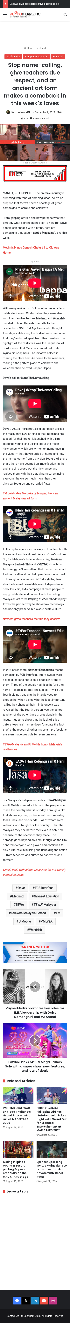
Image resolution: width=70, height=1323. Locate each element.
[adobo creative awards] (35, 173)
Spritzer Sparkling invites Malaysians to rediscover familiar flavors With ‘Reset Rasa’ (52, 1169)
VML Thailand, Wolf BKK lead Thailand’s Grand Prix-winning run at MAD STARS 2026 (17, 1115)
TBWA (20, 905)
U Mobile (25, 921)
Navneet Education (46, 896)
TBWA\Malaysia (45, 905)
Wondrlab (35, 930)
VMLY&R (46, 921)
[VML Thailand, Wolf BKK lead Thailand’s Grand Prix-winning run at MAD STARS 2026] (18, 1095)
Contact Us (13, 1315)
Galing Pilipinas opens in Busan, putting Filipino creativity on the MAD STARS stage (15, 1169)
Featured (41, 48)
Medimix (18, 896)
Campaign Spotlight (36, 56)
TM (58, 913)
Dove (21, 888)
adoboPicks (13, 56)
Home (30, 48)
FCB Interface (44, 888)
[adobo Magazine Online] (25, 14)
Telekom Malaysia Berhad (28, 913)
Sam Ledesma (19, 112)
